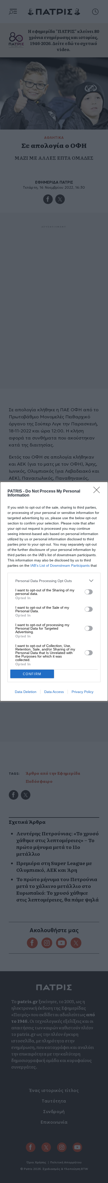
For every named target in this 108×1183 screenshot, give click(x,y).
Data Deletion (25, 692)
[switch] (89, 591)
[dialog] (54, 591)
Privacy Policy (82, 692)
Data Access (54, 692)
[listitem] (54, 580)
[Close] (98, 491)
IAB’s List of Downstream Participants (60, 565)
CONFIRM (32, 674)
